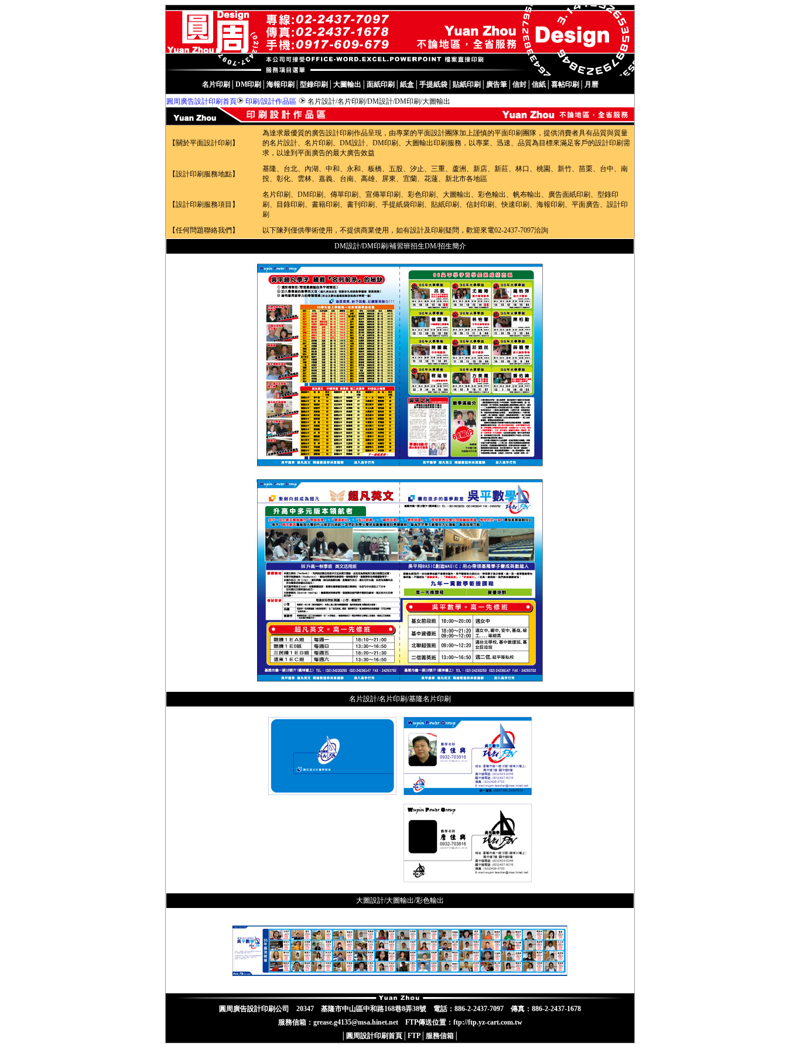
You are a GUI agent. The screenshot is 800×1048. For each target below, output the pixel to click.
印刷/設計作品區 (270, 101)
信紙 (539, 84)
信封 (519, 84)
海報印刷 (280, 84)
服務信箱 (440, 1036)
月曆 (591, 84)
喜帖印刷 (565, 84)
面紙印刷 (381, 84)
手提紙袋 (433, 84)
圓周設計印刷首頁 (374, 1036)
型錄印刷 (314, 84)
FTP (414, 1036)
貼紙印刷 (467, 84)
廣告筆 (496, 84)
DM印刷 (248, 84)
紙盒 (407, 84)
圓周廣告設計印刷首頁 (201, 101)
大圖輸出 (347, 84)
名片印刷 (216, 84)
